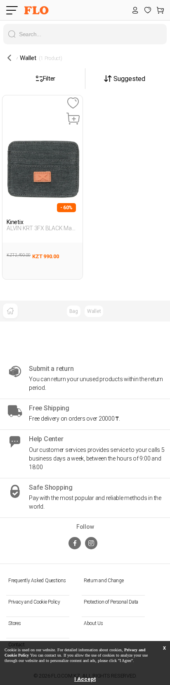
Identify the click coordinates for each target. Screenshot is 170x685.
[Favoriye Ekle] (72, 103)
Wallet (94, 311)
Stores (14, 623)
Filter (49, 78)
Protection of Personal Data (111, 602)
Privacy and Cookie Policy (34, 602)
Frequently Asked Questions (37, 580)
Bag (73, 311)
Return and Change (104, 580)
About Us (93, 623)
